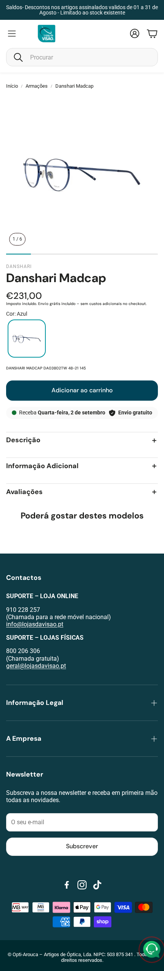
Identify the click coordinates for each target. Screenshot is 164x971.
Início (12, 86)
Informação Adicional (42, 466)
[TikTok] (97, 884)
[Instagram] (82, 884)
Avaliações (24, 492)
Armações (37, 86)
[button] (82, 57)
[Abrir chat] (152, 949)
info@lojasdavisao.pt (34, 624)
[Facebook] (66, 884)
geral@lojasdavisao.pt (36, 665)
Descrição (23, 440)
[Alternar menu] (12, 33)
